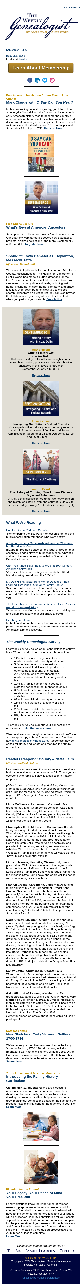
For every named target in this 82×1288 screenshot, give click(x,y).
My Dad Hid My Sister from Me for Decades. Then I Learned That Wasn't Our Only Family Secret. (38, 583)
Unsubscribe (29, 1277)
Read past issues (15, 55)
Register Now (53, 128)
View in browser (71, 7)
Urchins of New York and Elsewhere (28, 530)
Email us (23, 59)
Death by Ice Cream (18, 620)
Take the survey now (37, 727)
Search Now (54, 299)
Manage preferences (48, 1277)
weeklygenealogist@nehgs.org (28, 740)
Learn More (13, 1106)
